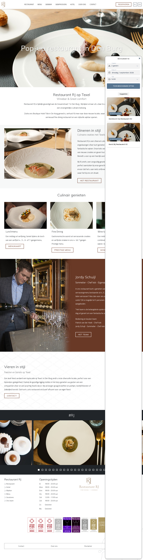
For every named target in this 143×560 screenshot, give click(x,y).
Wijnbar (48, 4)
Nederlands (135, 4)
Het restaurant (89, 180)
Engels (140, 4)
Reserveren (123, 4)
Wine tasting (104, 231)
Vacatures (10, 497)
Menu (40, 4)
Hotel (72, 4)
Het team (83, 334)
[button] (39, 470)
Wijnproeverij (61, 4)
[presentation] (6, 153)
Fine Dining (57, 231)
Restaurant (29, 4)
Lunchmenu (12, 231)
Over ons (82, 4)
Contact (93, 4)
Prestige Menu (62, 250)
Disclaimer (88, 546)
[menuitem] (29, 4)
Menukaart (14, 246)
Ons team (9, 500)
